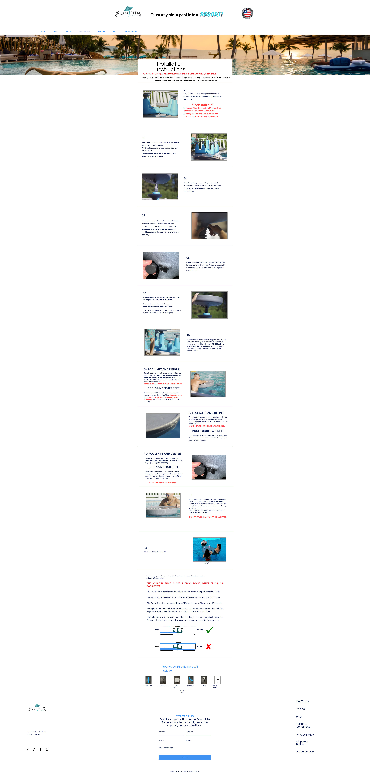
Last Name (190, 732)
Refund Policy (305, 751)
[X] (27, 749)
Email (160, 740)
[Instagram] (47, 749)
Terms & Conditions (303, 725)
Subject (188, 740)
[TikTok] (34, 749)
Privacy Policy (305, 734)
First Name (162, 731)
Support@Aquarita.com (156, 578)
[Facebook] (40, 749)
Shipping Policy (302, 743)
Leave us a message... (166, 748)
